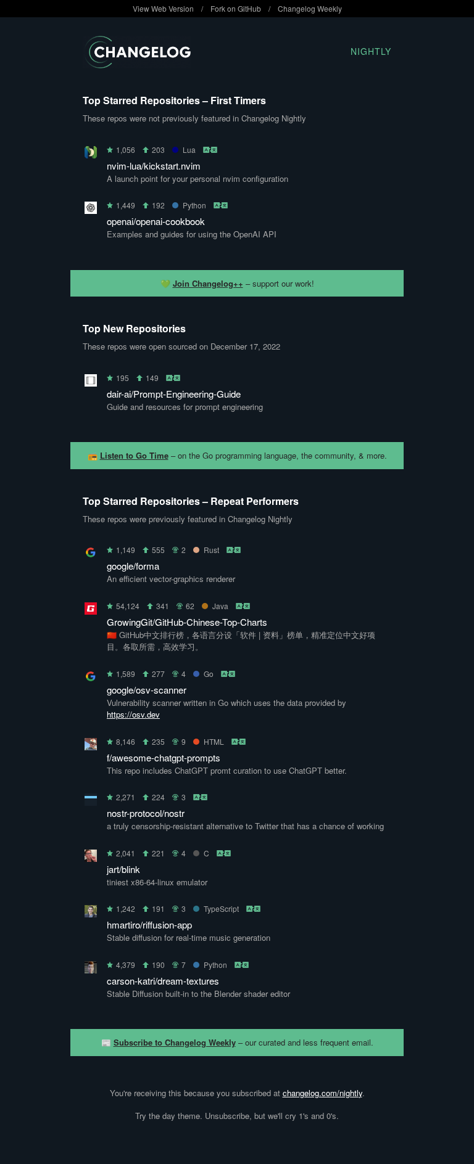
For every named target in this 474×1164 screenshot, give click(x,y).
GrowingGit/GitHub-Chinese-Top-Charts (187, 621)
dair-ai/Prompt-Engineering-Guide (174, 393)
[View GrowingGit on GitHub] (91, 611)
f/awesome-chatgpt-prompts (163, 757)
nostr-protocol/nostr (146, 812)
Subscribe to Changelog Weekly (175, 1042)
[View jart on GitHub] (91, 858)
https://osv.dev (133, 714)
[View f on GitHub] (91, 746)
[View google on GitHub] (91, 554)
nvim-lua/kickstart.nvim (154, 165)
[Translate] (210, 149)
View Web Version (163, 8)
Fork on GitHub (235, 8)
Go (209, 673)
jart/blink (123, 869)
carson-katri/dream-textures (163, 980)
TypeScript (221, 908)
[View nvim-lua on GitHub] (91, 154)
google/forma (133, 565)
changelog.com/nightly (322, 1093)
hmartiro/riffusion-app (149, 924)
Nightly (371, 51)
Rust (211, 549)
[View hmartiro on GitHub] (91, 913)
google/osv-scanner (146, 689)
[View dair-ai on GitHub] (91, 382)
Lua (189, 149)
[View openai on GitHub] (91, 210)
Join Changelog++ (208, 283)
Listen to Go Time (134, 455)
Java (220, 605)
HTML (214, 741)
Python (194, 205)
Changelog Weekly (310, 8)
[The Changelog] (137, 64)
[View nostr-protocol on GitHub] (91, 802)
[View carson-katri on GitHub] (91, 969)
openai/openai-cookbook (156, 221)
